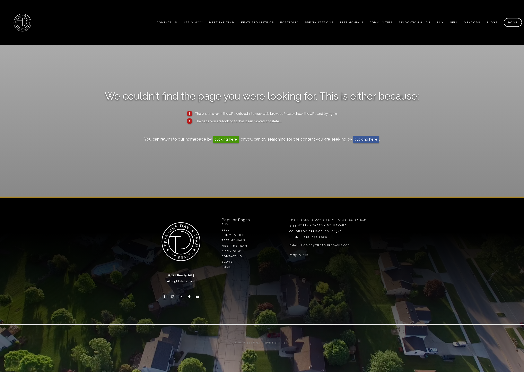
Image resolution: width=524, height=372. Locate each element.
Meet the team (234, 245)
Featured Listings (257, 22)
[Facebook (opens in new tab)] (164, 297)
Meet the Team (222, 22)
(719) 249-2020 (315, 237)
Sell (225, 229)
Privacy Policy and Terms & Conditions (262, 343)
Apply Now (193, 22)
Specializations (319, 22)
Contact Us (167, 22)
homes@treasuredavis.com (326, 245)
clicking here (226, 139)
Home (513, 22)
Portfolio (289, 22)
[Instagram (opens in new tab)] (172, 297)
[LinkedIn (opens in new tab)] (181, 297)
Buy (440, 22)
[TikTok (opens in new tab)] (189, 297)
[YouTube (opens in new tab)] (197, 297)
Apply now (231, 251)
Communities (381, 22)
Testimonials (351, 22)
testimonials (233, 240)
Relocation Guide (414, 22)
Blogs (227, 261)
